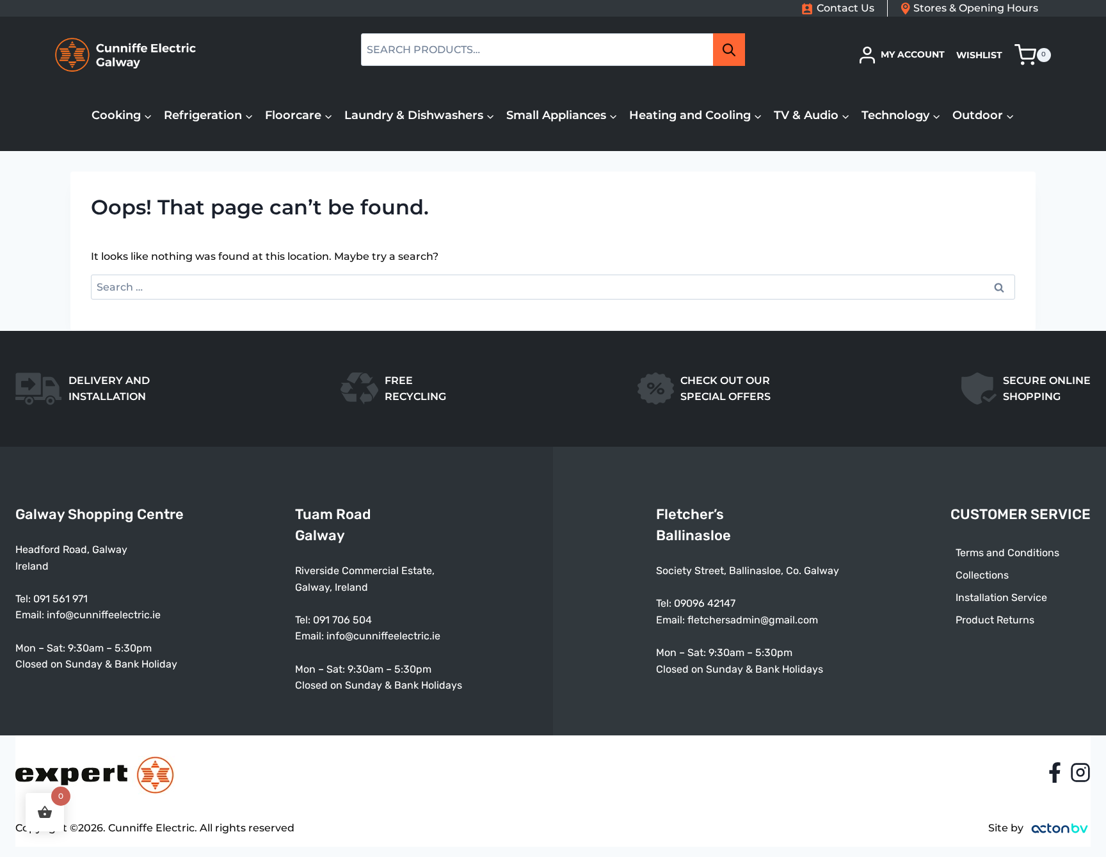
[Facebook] (1055, 772)
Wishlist (979, 55)
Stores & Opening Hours (975, 8)
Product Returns (995, 620)
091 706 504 (342, 620)
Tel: (304, 620)
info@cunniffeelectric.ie (104, 615)
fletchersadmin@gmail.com (752, 620)
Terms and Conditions (1007, 553)
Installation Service (1001, 597)
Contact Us (845, 8)
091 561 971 (60, 599)
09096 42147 (704, 603)
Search (733, 50)
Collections (982, 575)
